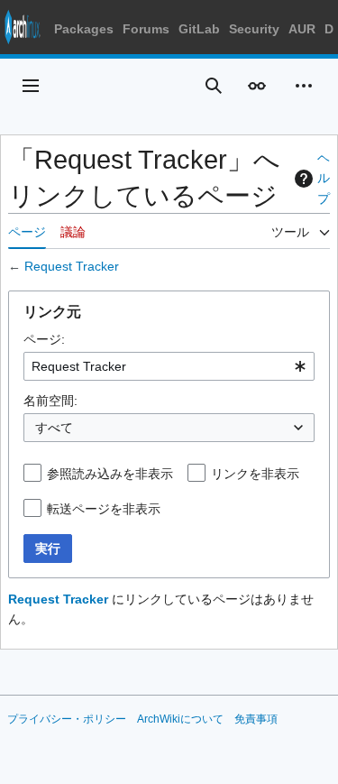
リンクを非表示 (255, 473)
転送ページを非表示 (103, 509)
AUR (301, 29)
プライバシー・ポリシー (66, 719)
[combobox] (169, 366)
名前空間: (50, 400)
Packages (84, 29)
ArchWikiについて (180, 719)
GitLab (199, 29)
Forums (146, 29)
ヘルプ (323, 178)
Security (254, 29)
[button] (30, 86)
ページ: (44, 339)
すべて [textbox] (54, 427)
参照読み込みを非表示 (110, 473)
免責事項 (256, 719)
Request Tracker (71, 266)
